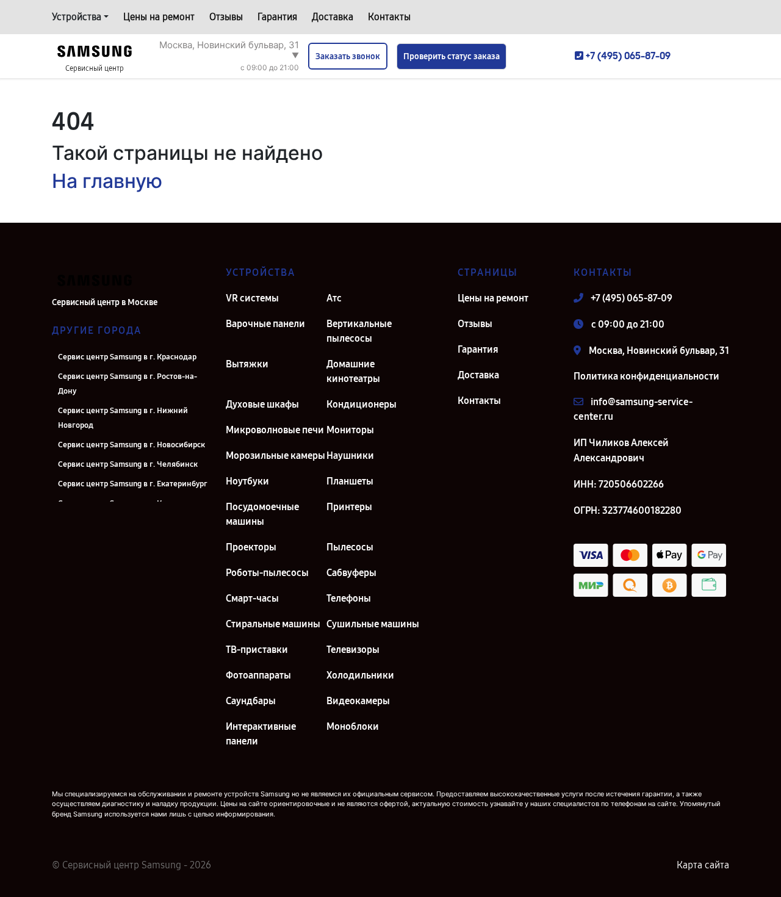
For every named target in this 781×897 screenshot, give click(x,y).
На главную (107, 181)
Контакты (389, 17)
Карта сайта (703, 865)
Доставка (332, 17)
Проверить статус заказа (451, 56)
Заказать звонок (347, 56)
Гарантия (277, 17)
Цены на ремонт (159, 17)
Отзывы (226, 17)
